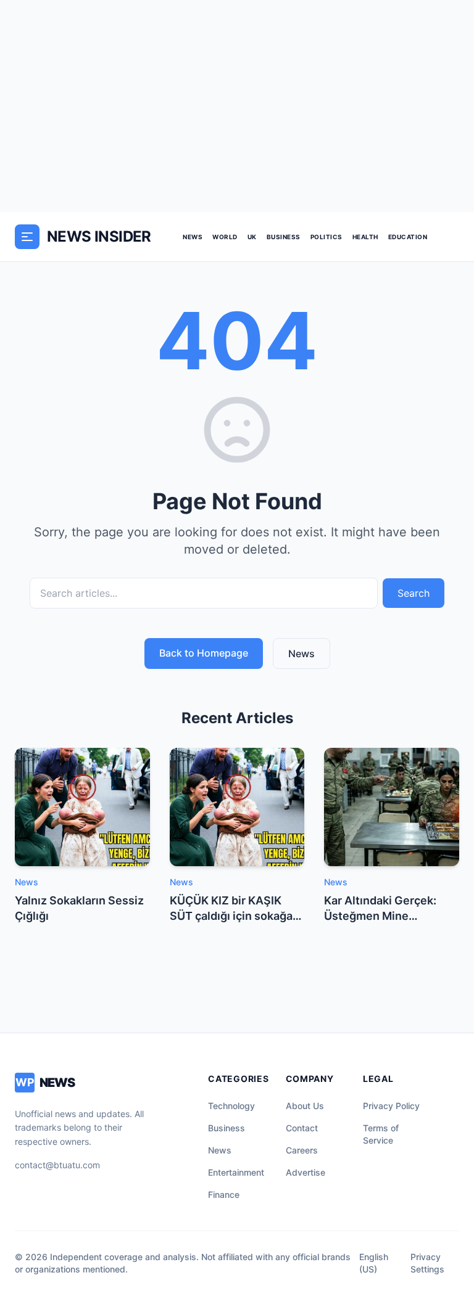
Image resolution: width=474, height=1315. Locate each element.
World (225, 236)
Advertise (305, 1172)
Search (413, 593)
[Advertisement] (237, 106)
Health (365, 236)
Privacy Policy (391, 1105)
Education (408, 236)
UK (252, 236)
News (192, 236)
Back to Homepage (203, 653)
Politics (326, 236)
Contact (302, 1128)
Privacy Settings (427, 1263)
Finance (223, 1194)
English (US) (373, 1263)
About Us (305, 1105)
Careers (302, 1150)
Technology (231, 1105)
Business (284, 236)
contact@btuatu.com (57, 1165)
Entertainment (236, 1172)
